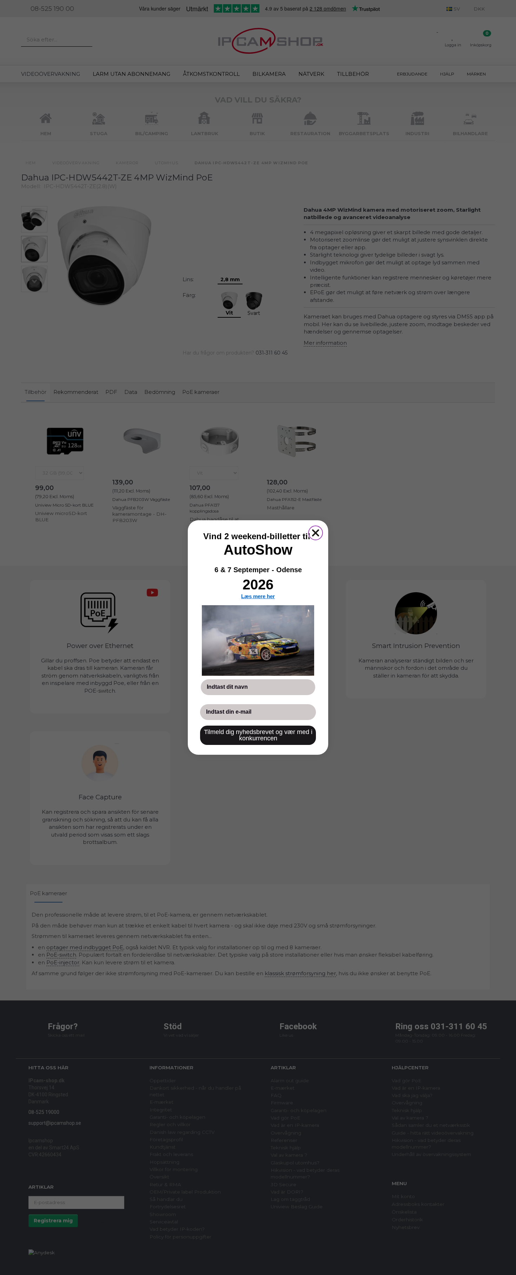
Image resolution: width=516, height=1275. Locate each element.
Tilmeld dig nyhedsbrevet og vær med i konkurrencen (258, 735)
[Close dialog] (316, 533)
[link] (258, 640)
